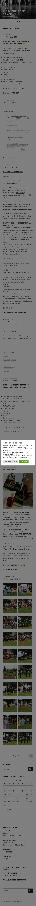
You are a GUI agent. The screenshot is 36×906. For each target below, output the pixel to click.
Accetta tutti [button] (23, 461)
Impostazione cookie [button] (11, 461)
